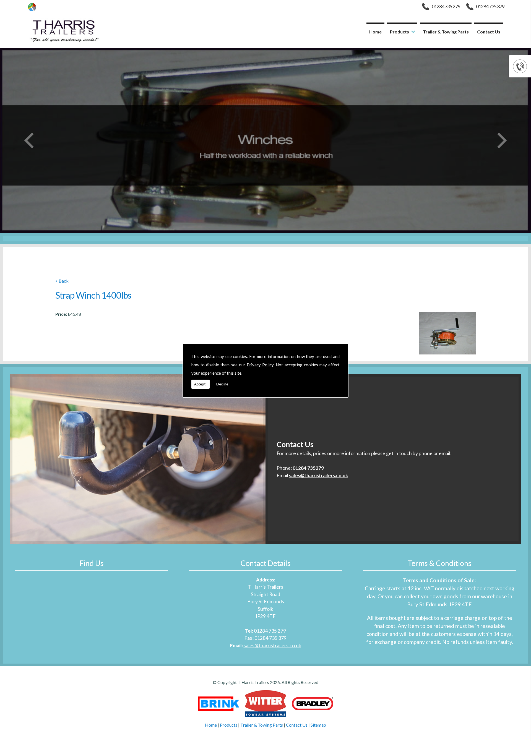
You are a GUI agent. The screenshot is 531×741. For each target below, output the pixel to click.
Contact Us (488, 31)
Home (375, 31)
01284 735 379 (490, 6)
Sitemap (318, 724)
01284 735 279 (446, 6)
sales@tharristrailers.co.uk (272, 645)
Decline (222, 384)
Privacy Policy (260, 364)
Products (399, 31)
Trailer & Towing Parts (446, 31)
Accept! (200, 384)
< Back (62, 281)
